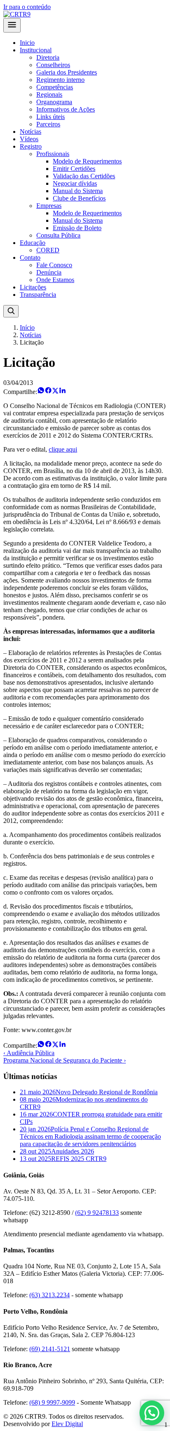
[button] (151, 1413)
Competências (54, 87)
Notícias (30, 131)
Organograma (54, 101)
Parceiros (48, 124)
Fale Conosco (54, 264)
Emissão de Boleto (77, 227)
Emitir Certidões (74, 168)
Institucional (36, 50)
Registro (31, 146)
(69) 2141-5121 (49, 1348)
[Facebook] (48, 391)
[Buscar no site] (11, 311)
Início (27, 327)
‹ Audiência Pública (28, 1052)
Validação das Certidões (84, 175)
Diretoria (47, 57)
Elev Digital (67, 1423)
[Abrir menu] (12, 25)
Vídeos (29, 138)
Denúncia (48, 272)
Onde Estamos (55, 279)
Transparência (38, 294)
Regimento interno (60, 79)
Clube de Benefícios (79, 198)
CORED (47, 250)
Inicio (27, 42)
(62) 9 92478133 (97, 1212)
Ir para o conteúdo (27, 6)
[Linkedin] (62, 391)
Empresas (48, 205)
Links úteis (50, 116)
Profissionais (52, 153)
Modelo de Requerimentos (87, 161)
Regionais (49, 94)
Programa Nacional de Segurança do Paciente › (64, 1060)
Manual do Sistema (78, 190)
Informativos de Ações (65, 109)
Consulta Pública (58, 235)
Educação (32, 242)
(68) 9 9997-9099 (52, 1402)
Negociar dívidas (75, 183)
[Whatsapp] (41, 391)
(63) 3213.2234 (49, 1294)
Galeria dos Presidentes (66, 72)
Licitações (33, 287)
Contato (30, 257)
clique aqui (63, 449)
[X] (55, 391)
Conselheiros (53, 64)
